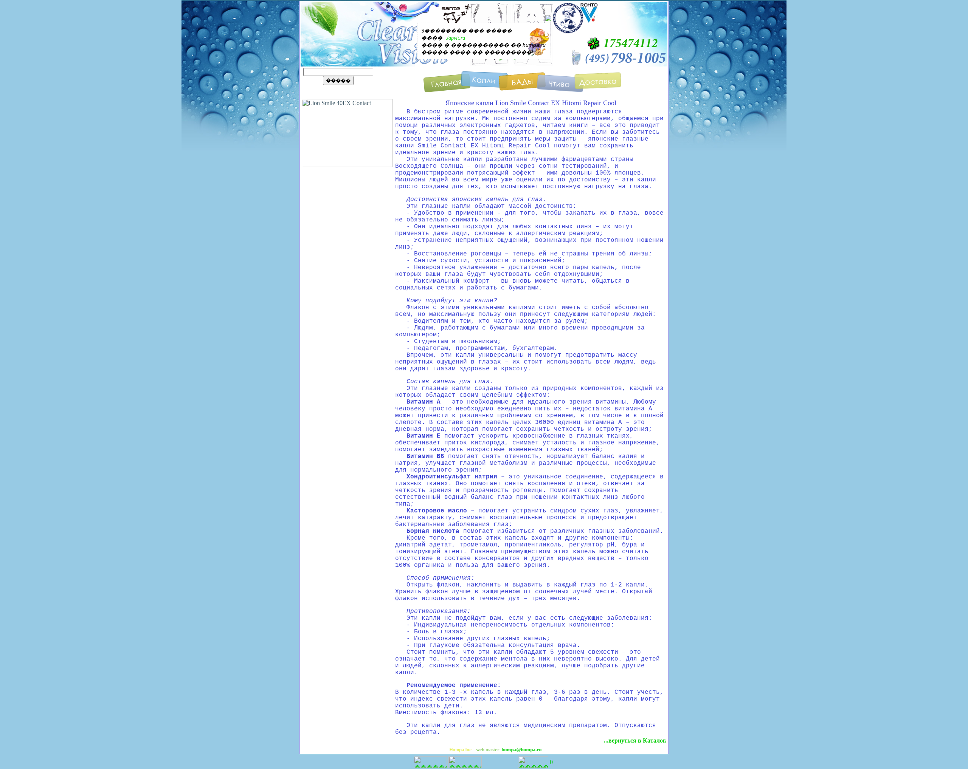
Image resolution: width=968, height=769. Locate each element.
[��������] (598, 84)
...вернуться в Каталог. (635, 740)
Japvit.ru (455, 38)
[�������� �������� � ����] (522, 84)
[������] (560, 84)
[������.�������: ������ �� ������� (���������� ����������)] (533, 762)
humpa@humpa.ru (504, 749)
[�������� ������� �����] (446, 84)
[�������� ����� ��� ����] (484, 84)
